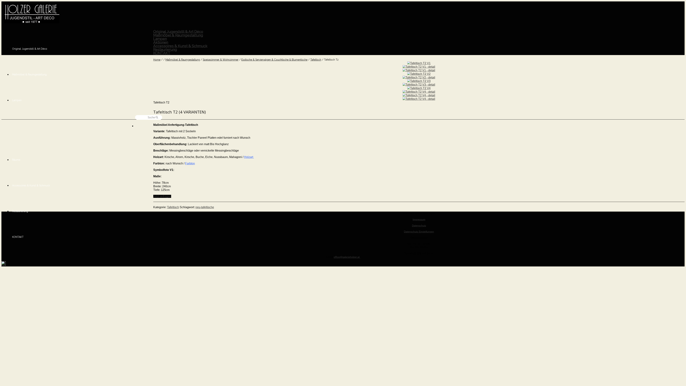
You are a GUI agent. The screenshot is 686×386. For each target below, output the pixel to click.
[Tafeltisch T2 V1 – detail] (419, 66)
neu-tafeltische (204, 207)
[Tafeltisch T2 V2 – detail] (419, 77)
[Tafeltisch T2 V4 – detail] (419, 91)
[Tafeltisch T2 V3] (419, 81)
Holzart (249, 157)
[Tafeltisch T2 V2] (419, 73)
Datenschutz (419, 225)
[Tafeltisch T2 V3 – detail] (419, 84)
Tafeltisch (173, 207)
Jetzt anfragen (162, 196)
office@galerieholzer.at (347, 257)
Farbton (190, 163)
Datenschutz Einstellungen (419, 231)
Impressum (419, 219)
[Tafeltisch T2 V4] (419, 88)
